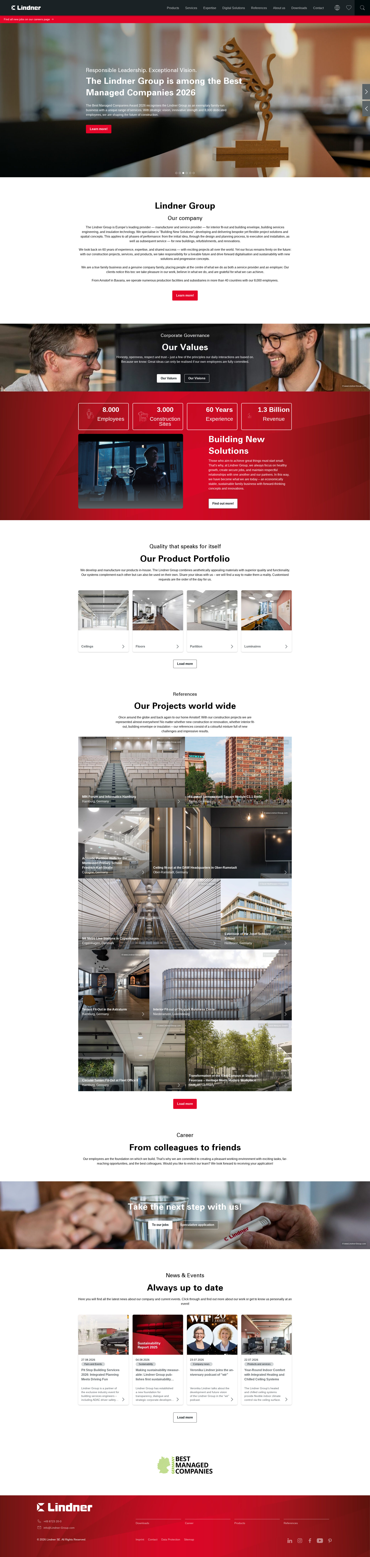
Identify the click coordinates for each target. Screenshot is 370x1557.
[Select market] (337, 7)
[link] (103, 1335)
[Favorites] (349, 7)
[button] (176, 173)
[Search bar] (362, 7)
